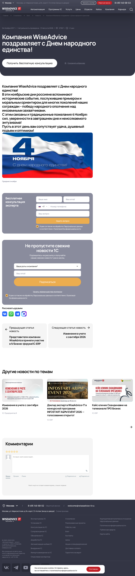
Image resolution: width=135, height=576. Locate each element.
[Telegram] (16, 567)
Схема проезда (62, 511)
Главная (5, 15)
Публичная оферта (107, 530)
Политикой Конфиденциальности (67, 229)
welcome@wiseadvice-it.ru (81, 505)
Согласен (93, 569)
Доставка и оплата (72, 548)
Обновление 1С (37, 535)
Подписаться (47, 282)
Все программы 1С (38, 519)
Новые (8, 476)
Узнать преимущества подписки (47, 291)
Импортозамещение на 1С (41, 552)
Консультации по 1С (39, 527)
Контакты (69, 535)
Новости (38, 15)
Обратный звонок (53, 506)
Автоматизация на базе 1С (41, 544)
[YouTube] (26, 567)
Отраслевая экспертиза (40, 557)
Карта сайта (105, 534)
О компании (18, 15)
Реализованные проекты (75, 523)
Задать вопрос (63, 221)
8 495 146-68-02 (36, 505)
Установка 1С (36, 523)
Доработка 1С (36, 540)
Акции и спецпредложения (76, 544)
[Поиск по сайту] (131, 9)
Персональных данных (73, 226)
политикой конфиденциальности (63, 570)
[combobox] (42, 206)
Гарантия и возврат (73, 552)
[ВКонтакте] (6, 567)
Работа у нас (70, 527)
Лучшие (16, 476)
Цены (67, 540)
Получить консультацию (30, 63)
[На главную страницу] (11, 519)
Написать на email (88, 3)
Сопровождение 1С (39, 531)
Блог (28, 15)
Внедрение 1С (36, 548)
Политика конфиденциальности (113, 525)
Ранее (24, 476)
